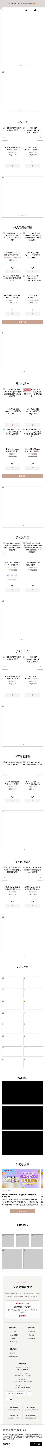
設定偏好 (6, 1444)
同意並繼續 (36, 1444)
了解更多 (10, 1439)
